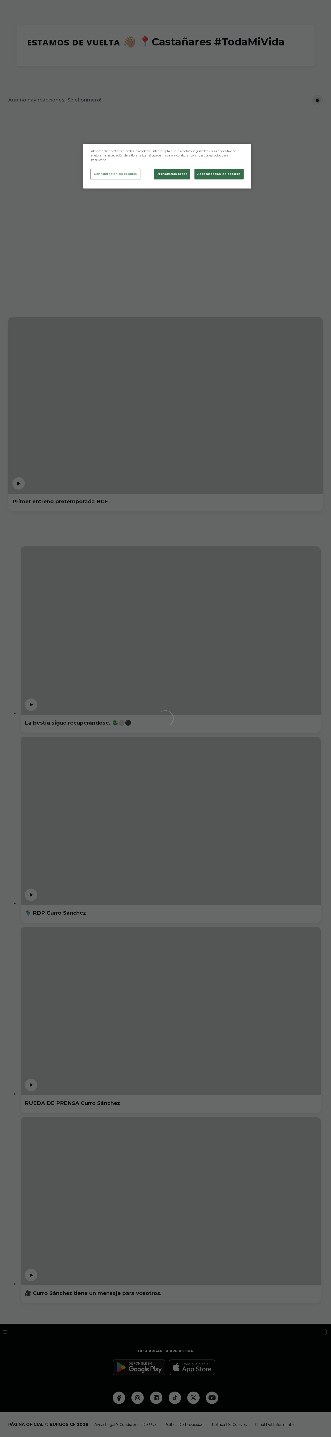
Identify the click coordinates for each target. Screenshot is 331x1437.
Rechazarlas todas (172, 174)
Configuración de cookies (115, 174)
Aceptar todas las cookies (219, 174)
